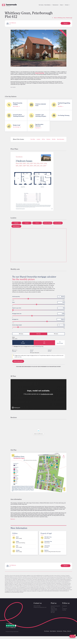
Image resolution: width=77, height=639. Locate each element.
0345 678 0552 (37, 606)
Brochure (48, 139)
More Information (60, 139)
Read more (13, 519)
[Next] (52, 48)
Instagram (64, 608)
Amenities (16, 223)
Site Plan (53, 139)
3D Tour (43, 139)
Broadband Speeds (47, 223)
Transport (27, 223)
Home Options (47, 4)
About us (69, 631)
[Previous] (24, 48)
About (61, 4)
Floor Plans (33, 139)
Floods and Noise (57, 223)
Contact (66, 4)
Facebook (64, 606)
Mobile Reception (16, 226)
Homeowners (55, 4)
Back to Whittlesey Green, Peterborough (63, 17)
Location (38, 139)
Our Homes (46, 631)
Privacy (64, 631)
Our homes (41, 4)
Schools (37, 223)
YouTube (64, 610)
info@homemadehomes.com (40, 607)
